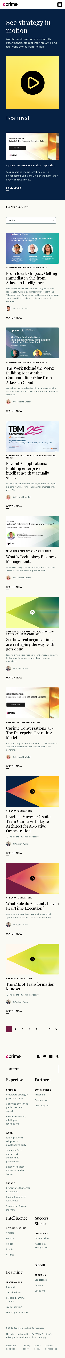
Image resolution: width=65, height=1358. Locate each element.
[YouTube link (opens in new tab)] (45, 1056)
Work (9, 1133)
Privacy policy (26, 1347)
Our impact (41, 1234)
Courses (10, 1286)
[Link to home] (10, 4)
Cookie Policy (37, 1347)
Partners (42, 1079)
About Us (40, 1275)
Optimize (11, 1090)
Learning (14, 1272)
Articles (10, 1232)
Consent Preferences (51, 1347)
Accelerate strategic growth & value (17, 1096)
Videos (9, 1243)
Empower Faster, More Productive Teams (15, 1170)
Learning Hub (14, 1282)
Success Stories (42, 1220)
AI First (10, 1254)
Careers (39, 1285)
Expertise (14, 1079)
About (40, 1264)
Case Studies (42, 1238)
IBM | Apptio (42, 1105)
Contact (14, 1068)
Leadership (41, 1279)
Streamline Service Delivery (16, 1208)
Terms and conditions (11, 1347)
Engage (10, 1183)
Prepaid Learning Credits (15, 1299)
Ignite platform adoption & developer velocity (16, 1141)
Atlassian (40, 1094)
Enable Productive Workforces (16, 1199)
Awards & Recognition (41, 1245)
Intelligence (16, 1218)
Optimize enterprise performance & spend (17, 1107)
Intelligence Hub (16, 1228)
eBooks (10, 1238)
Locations (40, 1290)
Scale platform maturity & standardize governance (14, 1156)
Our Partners (43, 1090)
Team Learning (14, 1306)
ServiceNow (41, 1100)
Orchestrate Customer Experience (18, 1189)
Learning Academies (17, 1312)
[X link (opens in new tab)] (57, 1056)
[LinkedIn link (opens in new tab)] (51, 1056)
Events (9, 1249)
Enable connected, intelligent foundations (16, 1120)
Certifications (13, 1292)
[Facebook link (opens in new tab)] (39, 1056)
